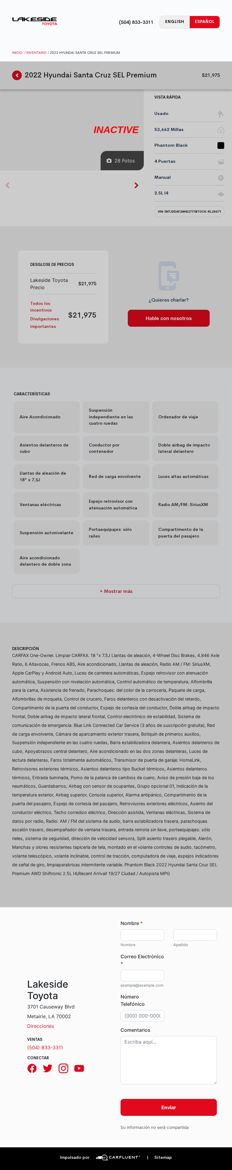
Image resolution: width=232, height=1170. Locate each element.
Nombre (132, 923)
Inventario (36, 53)
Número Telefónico (133, 1000)
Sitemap (159, 1157)
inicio (17, 53)
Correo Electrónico (142, 960)
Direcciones (40, 1026)
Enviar (168, 1107)
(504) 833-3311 (136, 22)
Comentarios (135, 1030)
